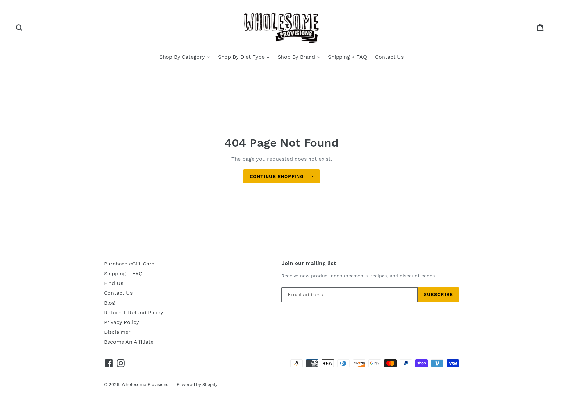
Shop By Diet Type (242, 57)
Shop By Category (183, 57)
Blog (109, 303)
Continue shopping (277, 176)
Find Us (113, 283)
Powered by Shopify (197, 384)
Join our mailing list (309, 263)
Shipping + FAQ (347, 57)
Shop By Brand (297, 57)
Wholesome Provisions (145, 384)
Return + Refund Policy (133, 312)
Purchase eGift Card (129, 264)
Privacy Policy (121, 322)
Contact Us (389, 57)
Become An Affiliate (128, 342)
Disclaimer (117, 332)
